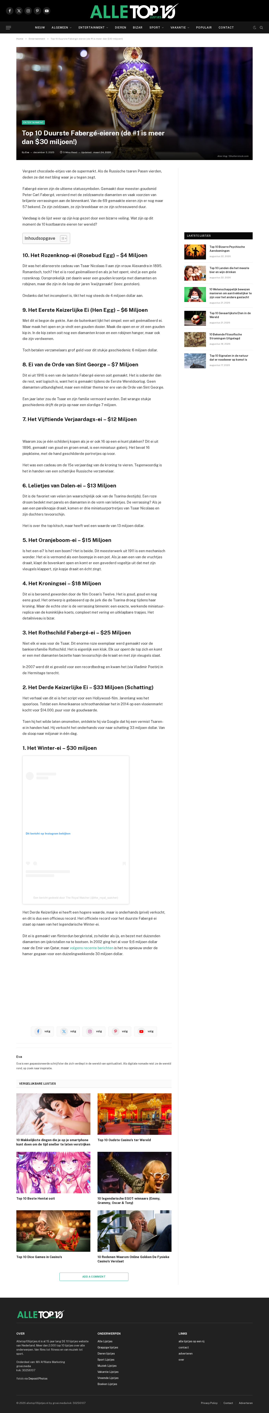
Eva (27, 152)
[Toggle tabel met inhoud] (61, 238)
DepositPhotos (37, 1378)
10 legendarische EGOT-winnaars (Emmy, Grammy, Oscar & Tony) (128, 1201)
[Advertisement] (93, 990)
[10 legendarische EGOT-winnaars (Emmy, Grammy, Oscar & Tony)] (134, 1173)
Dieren (120, 27)
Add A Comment (94, 1276)
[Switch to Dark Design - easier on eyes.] (254, 27)
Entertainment (92, 27)
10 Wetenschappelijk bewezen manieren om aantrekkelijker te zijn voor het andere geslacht (231, 293)
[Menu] (8, 27)
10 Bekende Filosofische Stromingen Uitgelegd (226, 336)
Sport (154, 27)
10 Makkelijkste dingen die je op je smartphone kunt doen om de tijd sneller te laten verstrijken (53, 1142)
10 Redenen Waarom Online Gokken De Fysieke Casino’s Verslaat (133, 1259)
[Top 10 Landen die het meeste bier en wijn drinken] (195, 273)
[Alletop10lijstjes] (134, 11)
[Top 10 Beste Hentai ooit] (53, 1173)
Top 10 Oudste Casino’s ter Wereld (124, 1140)
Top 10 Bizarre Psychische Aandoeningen (227, 248)
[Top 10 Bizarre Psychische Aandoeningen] (195, 251)
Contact (226, 27)
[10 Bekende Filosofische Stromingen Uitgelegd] (195, 339)
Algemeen (60, 27)
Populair (204, 27)
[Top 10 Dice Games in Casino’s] (53, 1231)
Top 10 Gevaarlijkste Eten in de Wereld (230, 315)
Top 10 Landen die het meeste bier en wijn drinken (229, 270)
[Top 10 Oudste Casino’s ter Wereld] (134, 1114)
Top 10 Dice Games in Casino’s (39, 1257)
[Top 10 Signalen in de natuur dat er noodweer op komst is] (195, 360)
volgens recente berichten (91, 948)
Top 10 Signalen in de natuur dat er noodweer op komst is (229, 357)
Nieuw (40, 27)
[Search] (261, 27)
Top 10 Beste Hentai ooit (35, 1198)
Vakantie (178, 27)
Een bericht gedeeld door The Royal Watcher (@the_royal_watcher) (75, 897)
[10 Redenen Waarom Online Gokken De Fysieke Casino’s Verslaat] (134, 1231)
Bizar (138, 27)
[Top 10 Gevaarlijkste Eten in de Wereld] (195, 318)
